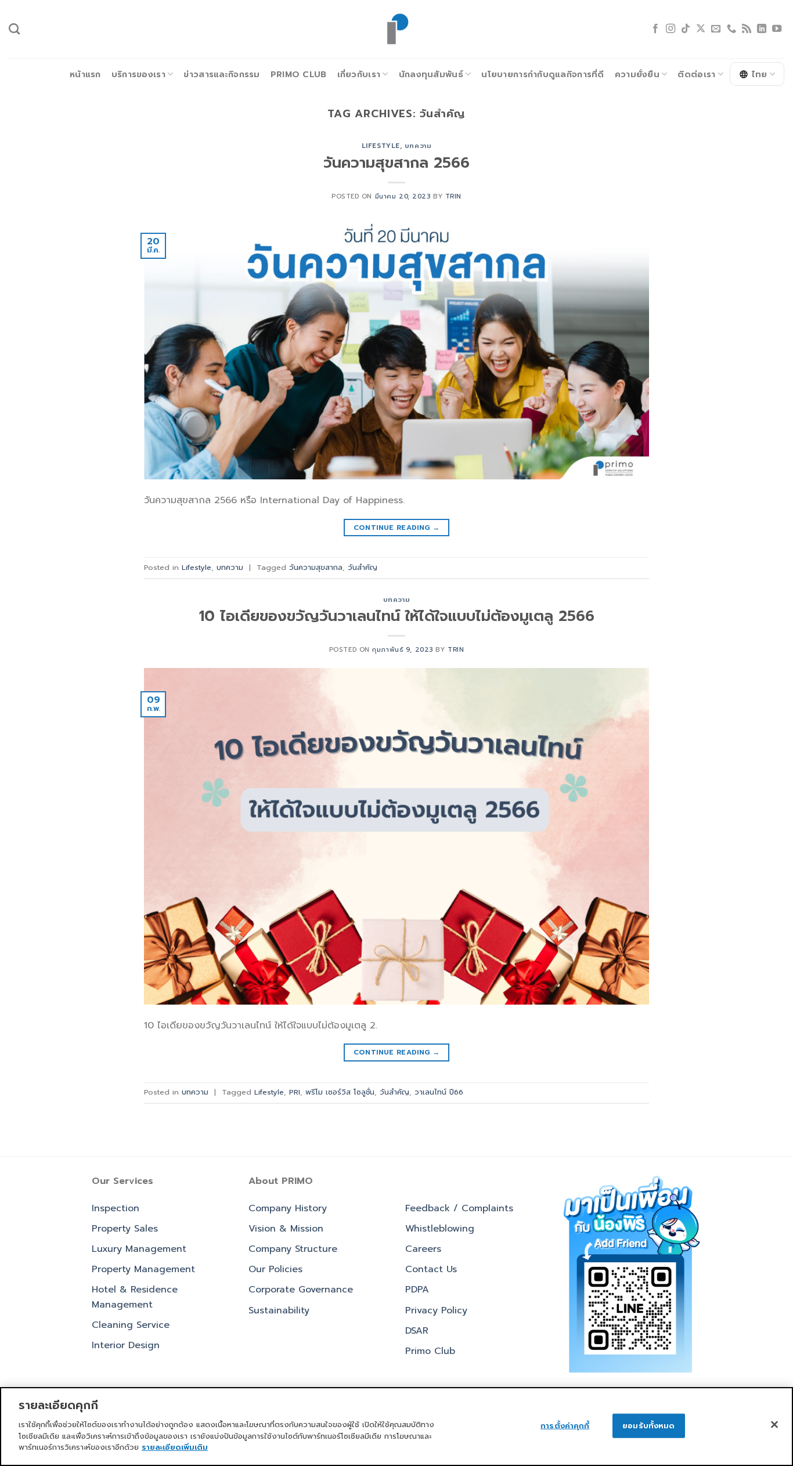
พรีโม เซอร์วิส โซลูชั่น (339, 1091)
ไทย (759, 74)
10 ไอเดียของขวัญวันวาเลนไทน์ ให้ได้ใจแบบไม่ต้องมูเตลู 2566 (396, 616)
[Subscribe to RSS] (746, 29)
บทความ (418, 146)
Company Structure (292, 1249)
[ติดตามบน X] (700, 29)
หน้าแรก (85, 74)
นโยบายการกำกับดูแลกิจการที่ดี (542, 74)
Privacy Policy (436, 1310)
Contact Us (431, 1269)
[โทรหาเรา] (731, 29)
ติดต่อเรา (696, 74)
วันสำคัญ (362, 567)
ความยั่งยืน (637, 74)
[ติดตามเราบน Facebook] (655, 29)
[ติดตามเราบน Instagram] (670, 29)
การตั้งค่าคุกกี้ (564, 1425)
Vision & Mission (285, 1229)
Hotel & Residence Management (135, 1297)
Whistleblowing (439, 1229)
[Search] (14, 28)
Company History (287, 1208)
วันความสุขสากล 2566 (396, 162)
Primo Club (299, 74)
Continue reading (397, 527)
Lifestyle (381, 146)
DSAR (416, 1331)
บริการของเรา (138, 74)
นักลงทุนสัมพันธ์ (431, 74)
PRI (294, 1091)
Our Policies (275, 1269)
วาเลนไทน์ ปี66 (438, 1091)
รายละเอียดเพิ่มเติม (175, 1446)
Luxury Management (139, 1249)
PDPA (417, 1290)
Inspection (115, 1208)
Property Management (143, 1269)
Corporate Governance (300, 1290)
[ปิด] (774, 1424)
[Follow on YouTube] (776, 29)
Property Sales (125, 1229)
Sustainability (278, 1310)
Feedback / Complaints (459, 1208)
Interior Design (126, 1345)
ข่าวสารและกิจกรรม (221, 74)
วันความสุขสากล (316, 567)
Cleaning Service (131, 1325)
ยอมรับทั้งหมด (648, 1425)
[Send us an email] (715, 29)
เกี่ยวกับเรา (359, 74)
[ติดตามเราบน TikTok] (685, 29)
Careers (423, 1249)
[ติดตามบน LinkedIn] (761, 29)
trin (453, 196)
